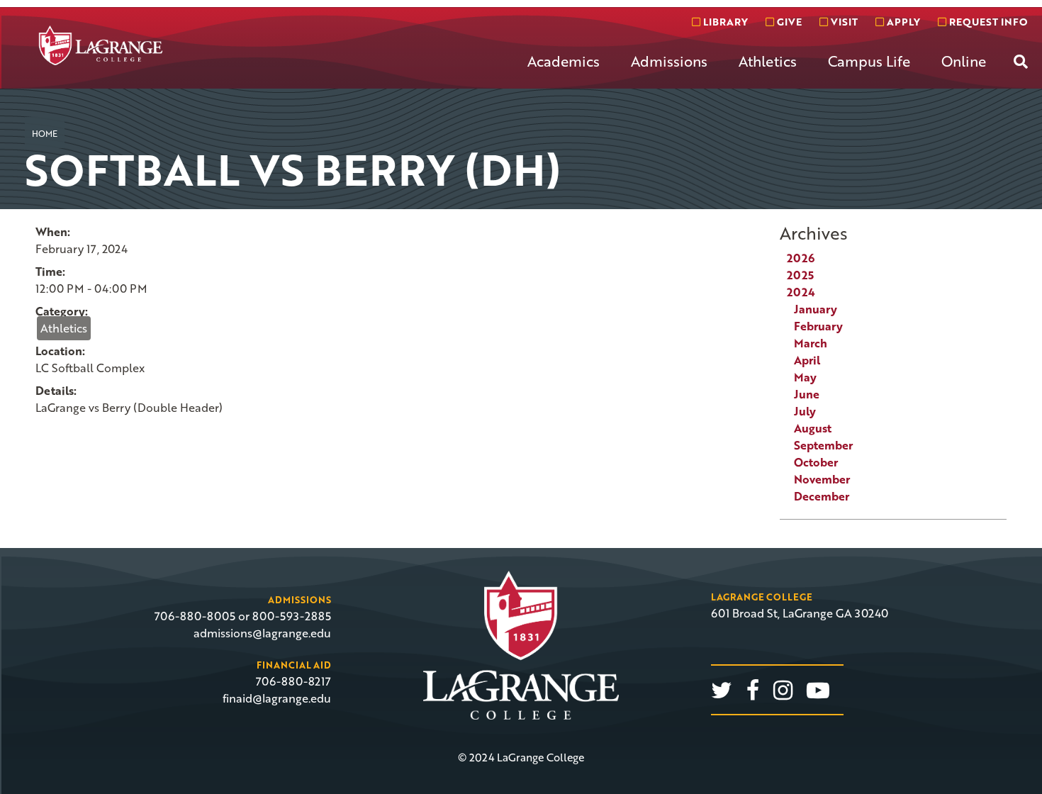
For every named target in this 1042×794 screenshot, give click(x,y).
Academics (563, 61)
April (807, 360)
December (821, 496)
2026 (800, 258)
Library (724, 21)
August (812, 428)
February (818, 326)
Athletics (768, 61)
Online (963, 61)
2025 (800, 275)
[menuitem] (563, 72)
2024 (801, 292)
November (822, 479)
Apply (902, 21)
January (815, 309)
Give (788, 21)
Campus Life (869, 61)
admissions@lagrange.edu (262, 633)
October (816, 462)
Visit (843, 21)
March (810, 343)
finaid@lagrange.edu (277, 698)
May (805, 377)
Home (44, 133)
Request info (986, 21)
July (805, 411)
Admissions (669, 61)
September (823, 445)
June (806, 394)
